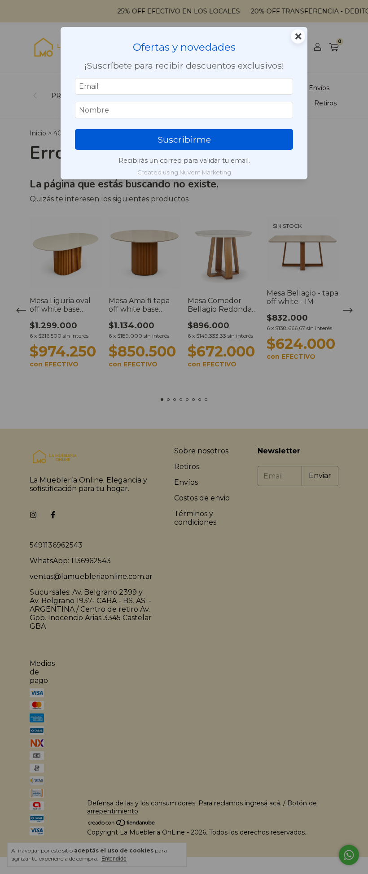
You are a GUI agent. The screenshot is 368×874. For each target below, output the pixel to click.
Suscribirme (184, 139)
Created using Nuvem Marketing (184, 172)
